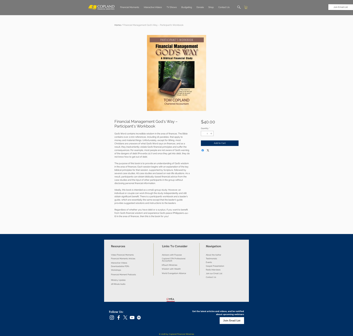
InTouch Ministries (169, 265)
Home (117, 25)
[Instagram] (112, 317)
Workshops (116, 270)
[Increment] (211, 133)
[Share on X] (208, 150)
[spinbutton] (207, 133)
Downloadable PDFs (120, 266)
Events (209, 262)
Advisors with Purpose (172, 255)
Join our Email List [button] (214, 273)
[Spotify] (139, 317)
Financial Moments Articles (123, 258)
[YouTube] (132, 317)
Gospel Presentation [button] (215, 266)
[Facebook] (118, 317)
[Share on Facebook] (202, 150)
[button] (340, 7)
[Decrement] (203, 133)
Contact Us (211, 277)
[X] (125, 317)
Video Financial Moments (122, 255)
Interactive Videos (119, 263)
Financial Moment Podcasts (123, 274)
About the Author (213, 255)
